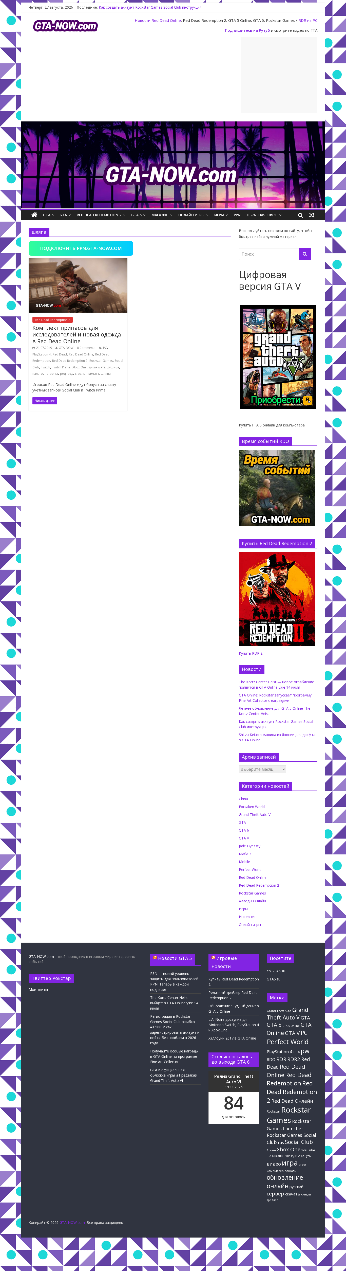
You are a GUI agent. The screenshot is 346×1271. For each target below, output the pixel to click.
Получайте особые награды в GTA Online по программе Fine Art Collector (174, 1056)
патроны (51, 373)
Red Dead (60, 354)
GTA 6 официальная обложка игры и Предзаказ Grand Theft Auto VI (173, 1075)
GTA (63, 214)
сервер (275, 1193)
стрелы (80, 373)
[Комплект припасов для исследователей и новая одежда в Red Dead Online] (78, 261)
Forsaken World (252, 806)
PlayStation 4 (41, 354)
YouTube (308, 1150)
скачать (292, 1193)
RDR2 (293, 1059)
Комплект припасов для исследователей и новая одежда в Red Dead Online (76, 334)
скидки (306, 1194)
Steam (271, 1150)
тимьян (93, 373)
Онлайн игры (191, 214)
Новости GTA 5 (175, 958)
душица (113, 367)
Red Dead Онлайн (292, 1101)
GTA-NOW (66, 348)
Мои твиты (38, 989)
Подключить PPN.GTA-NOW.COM (81, 248)
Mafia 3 (245, 853)
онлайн (278, 1186)
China (243, 798)
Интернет (247, 916)
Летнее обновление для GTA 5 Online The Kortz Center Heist (150, 7)
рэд (70, 373)
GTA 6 (48, 214)
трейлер (272, 1200)
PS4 (296, 1051)
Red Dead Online (166, 20)
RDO (271, 1059)
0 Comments (86, 348)
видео (274, 1163)
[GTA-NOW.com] (173, 124)
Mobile (244, 861)
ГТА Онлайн (275, 1156)
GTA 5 (136, 214)
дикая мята (97, 367)
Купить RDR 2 (250, 653)
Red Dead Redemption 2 (99, 214)
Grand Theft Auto (279, 1011)
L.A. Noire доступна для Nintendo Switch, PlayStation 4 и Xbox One (233, 1024)
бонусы (306, 1156)
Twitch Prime (61, 367)
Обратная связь (262, 214)
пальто (37, 373)
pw (305, 1050)
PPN (237, 214)
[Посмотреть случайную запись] (311, 215)
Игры (219, 214)
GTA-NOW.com (41, 956)
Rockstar (273, 1111)
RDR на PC (307, 20)
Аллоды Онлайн (252, 901)
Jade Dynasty (249, 846)
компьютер (275, 1171)
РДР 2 (295, 1156)
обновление (285, 1177)
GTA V (244, 838)
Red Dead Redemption (289, 1078)
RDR (281, 1059)
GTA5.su (273, 979)
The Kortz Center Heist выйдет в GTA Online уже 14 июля (174, 1003)
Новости (142, 20)
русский (296, 1186)
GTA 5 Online (291, 1026)
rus (281, 1142)
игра (290, 1163)
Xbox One (79, 367)
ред (63, 373)
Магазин (159, 214)
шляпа (106, 373)
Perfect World (250, 869)
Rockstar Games (101, 361)
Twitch (45, 367)
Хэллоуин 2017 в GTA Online (232, 1038)
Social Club (299, 1141)
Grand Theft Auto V (255, 814)
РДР (287, 1156)
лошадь (290, 1171)
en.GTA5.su (276, 971)
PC (105, 348)
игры (302, 1164)
